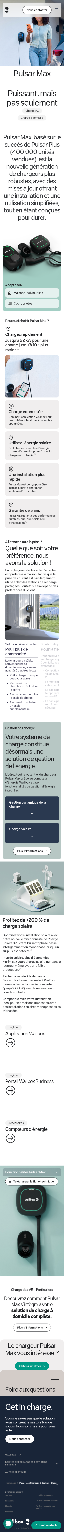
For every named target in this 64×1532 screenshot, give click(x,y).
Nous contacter (37, 9)
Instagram (9, 1501)
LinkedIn (8, 1506)
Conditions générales (44, 1495)
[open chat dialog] (8, 1524)
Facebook (9, 1511)
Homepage (11, 1483)
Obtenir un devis (30, 1366)
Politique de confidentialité (47, 1501)
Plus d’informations (30, 1327)
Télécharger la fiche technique (33, 1181)
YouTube (8, 1495)
